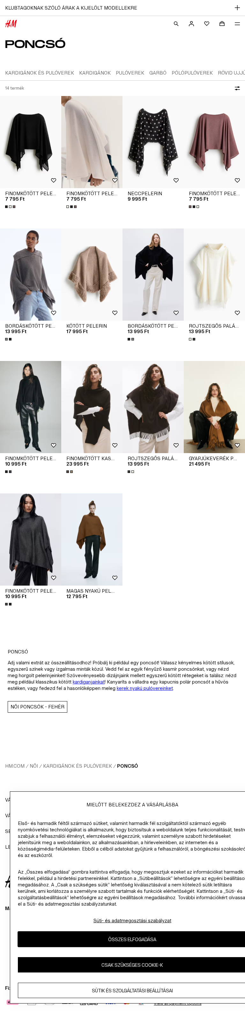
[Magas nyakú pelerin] (91, 539)
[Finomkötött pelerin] (30, 142)
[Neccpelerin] (153, 142)
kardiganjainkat (89, 681)
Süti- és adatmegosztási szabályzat (132, 920)
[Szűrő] (236, 88)
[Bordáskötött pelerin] (30, 274)
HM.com (15, 766)
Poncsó (127, 766)
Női (34, 766)
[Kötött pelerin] (91, 274)
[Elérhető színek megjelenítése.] (11, 207)
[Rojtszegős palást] (214, 274)
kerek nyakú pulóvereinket (145, 688)
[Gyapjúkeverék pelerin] (214, 407)
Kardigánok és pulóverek (77, 766)
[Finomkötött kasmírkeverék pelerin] (91, 407)
